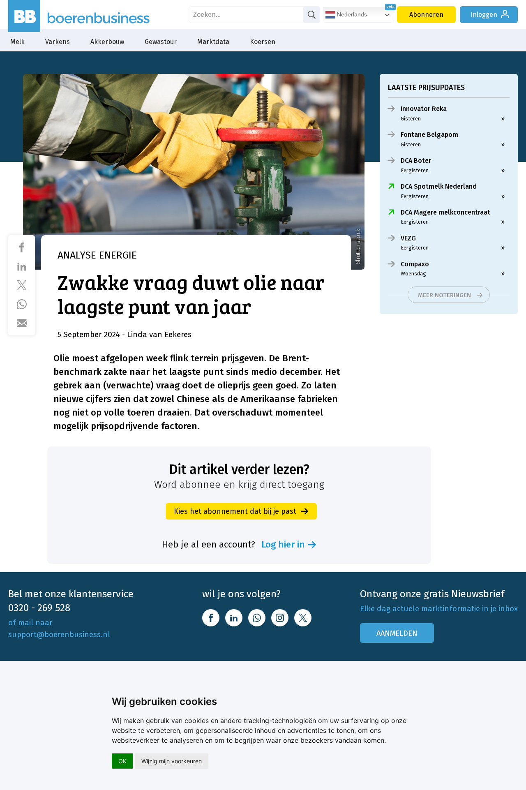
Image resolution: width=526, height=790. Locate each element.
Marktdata (213, 42)
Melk (17, 42)
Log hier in (283, 544)
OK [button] (122, 761)
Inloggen (484, 14)
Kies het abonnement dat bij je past (235, 511)
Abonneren (426, 14)
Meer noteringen (444, 295)
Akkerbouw (107, 42)
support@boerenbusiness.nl (59, 634)
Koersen (262, 42)
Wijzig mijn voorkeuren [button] (171, 761)
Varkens (57, 42)
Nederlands (351, 14)
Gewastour (161, 42)
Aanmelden (397, 633)
